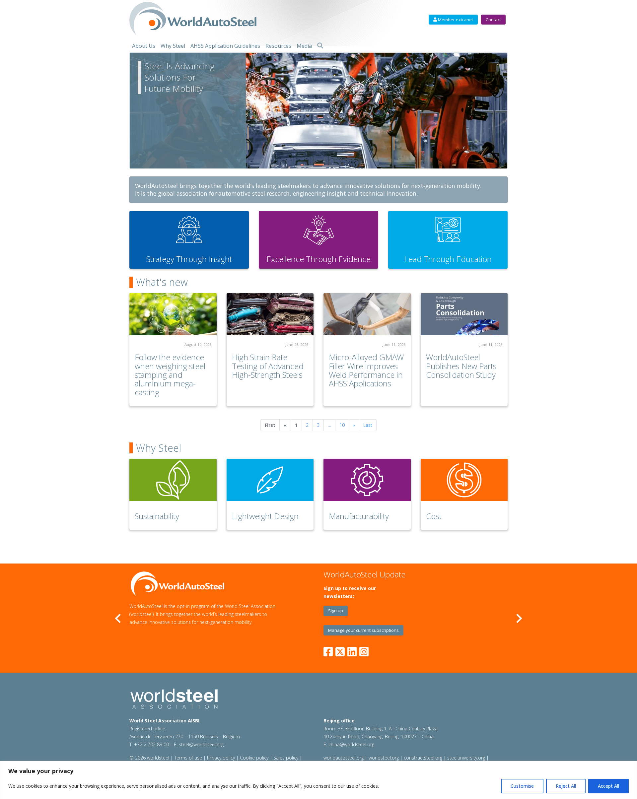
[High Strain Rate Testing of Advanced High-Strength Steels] (270, 314)
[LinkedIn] (352, 650)
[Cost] (464, 480)
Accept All (608, 786)
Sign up (335, 611)
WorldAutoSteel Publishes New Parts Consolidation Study (461, 366)
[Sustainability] (173, 480)
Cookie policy (254, 758)
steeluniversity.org (466, 758)
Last (367, 425)
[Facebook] (329, 650)
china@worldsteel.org (351, 744)
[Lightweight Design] (270, 480)
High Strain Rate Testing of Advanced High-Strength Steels (268, 366)
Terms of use (188, 758)
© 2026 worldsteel (150, 758)
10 (342, 425)
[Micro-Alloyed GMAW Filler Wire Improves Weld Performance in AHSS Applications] (367, 314)
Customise (522, 786)
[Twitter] (340, 650)
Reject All (566, 786)
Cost (434, 515)
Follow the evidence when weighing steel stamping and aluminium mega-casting (170, 375)
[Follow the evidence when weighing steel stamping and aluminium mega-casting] (173, 314)
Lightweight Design (265, 515)
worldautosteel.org (344, 758)
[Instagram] (364, 650)
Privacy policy (221, 758)
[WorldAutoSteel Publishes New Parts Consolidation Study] (464, 314)
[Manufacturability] (367, 480)
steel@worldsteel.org (201, 744)
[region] (318, 780)
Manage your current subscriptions (363, 630)
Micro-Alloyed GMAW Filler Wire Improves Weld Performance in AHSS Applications (366, 370)
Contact (493, 20)
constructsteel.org (423, 758)
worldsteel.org (384, 758)
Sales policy (285, 758)
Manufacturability (359, 515)
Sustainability (157, 515)
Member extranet (455, 20)
